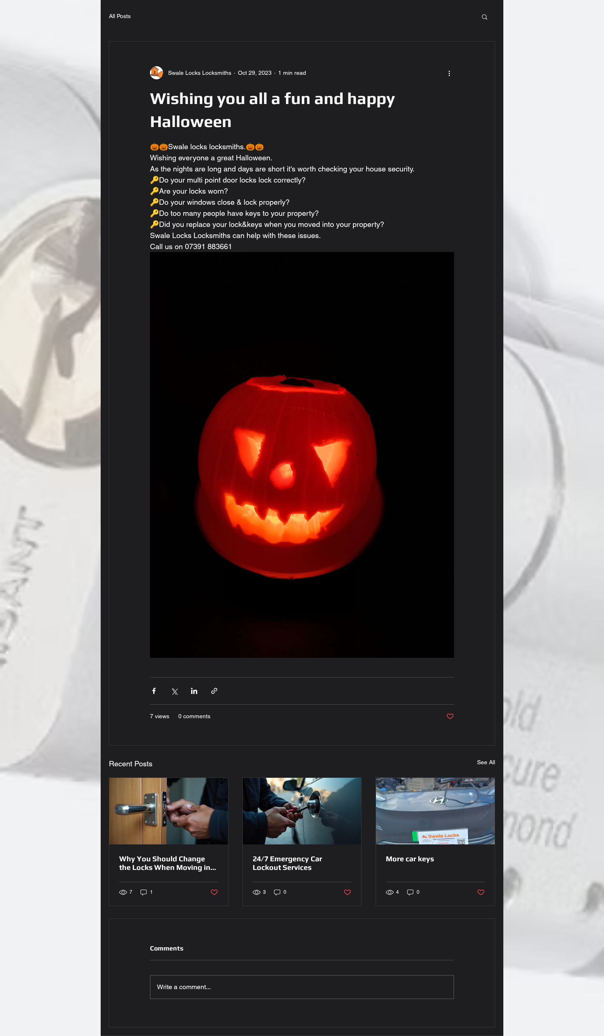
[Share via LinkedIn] (194, 691)
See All (486, 762)
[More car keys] (435, 811)
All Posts (120, 16)
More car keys (410, 858)
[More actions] (449, 73)
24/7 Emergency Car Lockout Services (287, 863)
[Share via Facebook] (154, 691)
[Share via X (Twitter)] (174, 691)
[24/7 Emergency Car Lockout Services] (302, 811)
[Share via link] (214, 691)
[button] (485, 16)
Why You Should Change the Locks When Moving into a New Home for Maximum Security (168, 863)
